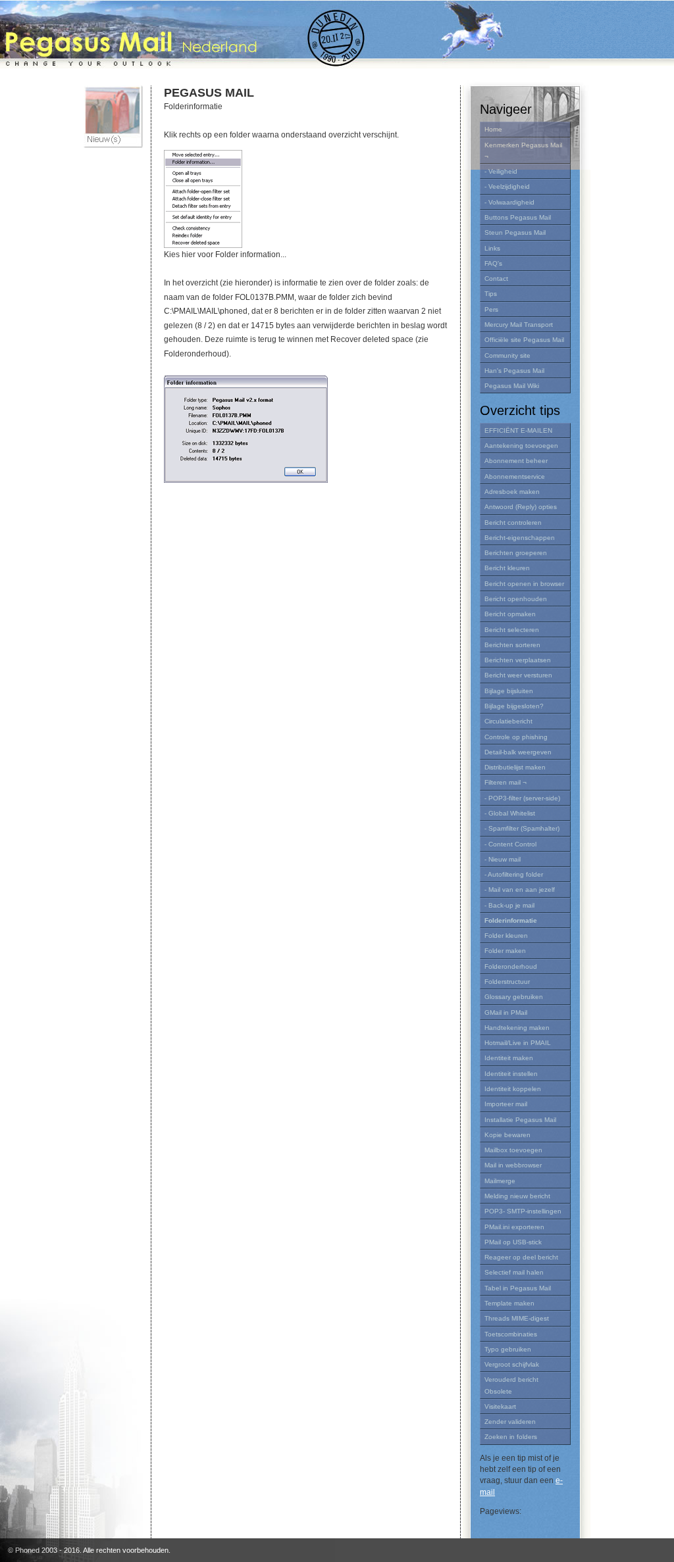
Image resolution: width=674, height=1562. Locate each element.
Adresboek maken (512, 491)
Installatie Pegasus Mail (520, 1119)
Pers (491, 309)
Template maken (509, 1303)
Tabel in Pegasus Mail (517, 1288)
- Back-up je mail (509, 905)
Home (493, 129)
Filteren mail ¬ (505, 782)
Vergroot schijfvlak (511, 1364)
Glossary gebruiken (513, 996)
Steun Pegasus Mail (515, 232)
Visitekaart (500, 1406)
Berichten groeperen (515, 552)
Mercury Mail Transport (518, 324)
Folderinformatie (510, 920)
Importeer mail (505, 1104)
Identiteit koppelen (512, 1088)
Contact (496, 278)
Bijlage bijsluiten (508, 691)
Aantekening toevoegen (521, 445)
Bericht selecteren (511, 629)
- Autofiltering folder (513, 874)
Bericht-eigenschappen (519, 537)
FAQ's (493, 263)
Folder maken (505, 950)
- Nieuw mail (502, 859)
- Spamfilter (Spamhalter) (521, 828)
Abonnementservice (514, 476)
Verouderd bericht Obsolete (511, 1385)
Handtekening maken (517, 1027)
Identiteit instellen (511, 1073)
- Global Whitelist (509, 813)
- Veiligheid (500, 171)
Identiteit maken (508, 1058)
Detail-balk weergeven (518, 752)
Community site (507, 355)
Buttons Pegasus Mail (517, 217)
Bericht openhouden (515, 598)
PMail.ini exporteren (514, 1227)
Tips (490, 293)
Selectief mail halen (514, 1272)
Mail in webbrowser (513, 1165)
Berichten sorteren (512, 644)
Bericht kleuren (507, 568)
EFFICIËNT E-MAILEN (518, 430)
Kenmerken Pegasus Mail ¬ (523, 150)
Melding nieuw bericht (517, 1196)
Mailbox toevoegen (513, 1150)
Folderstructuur (507, 981)
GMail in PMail (505, 1012)
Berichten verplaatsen (517, 660)
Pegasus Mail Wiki (511, 385)
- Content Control (510, 844)
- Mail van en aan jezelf (519, 889)
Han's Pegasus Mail (514, 370)
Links (492, 248)
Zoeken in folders (510, 1436)
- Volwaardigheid (509, 202)
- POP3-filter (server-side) (522, 798)
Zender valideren (510, 1421)
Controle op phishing (516, 737)
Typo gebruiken (507, 1349)
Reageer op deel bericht (521, 1257)
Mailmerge (499, 1180)
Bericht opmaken (510, 614)
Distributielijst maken (515, 767)
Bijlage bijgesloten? (514, 706)
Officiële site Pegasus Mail (524, 339)
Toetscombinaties (510, 1334)
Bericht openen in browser (524, 583)
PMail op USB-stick (513, 1242)
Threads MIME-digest (516, 1318)
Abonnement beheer (516, 460)
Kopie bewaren (507, 1134)
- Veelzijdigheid (507, 186)
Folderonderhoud (510, 966)
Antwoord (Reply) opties (520, 506)
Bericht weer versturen (518, 675)
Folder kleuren (506, 935)
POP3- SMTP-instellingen (522, 1211)
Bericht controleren (513, 522)
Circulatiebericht (508, 721)
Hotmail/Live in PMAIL (517, 1042)
